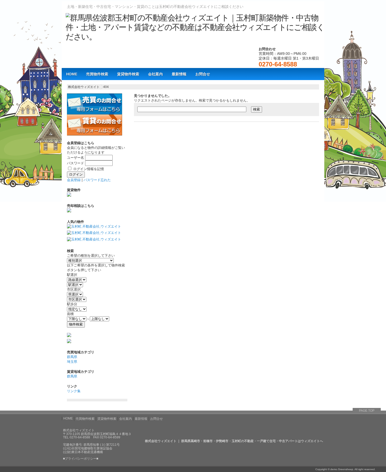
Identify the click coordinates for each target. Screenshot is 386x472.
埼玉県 (72, 362)
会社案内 (155, 74)
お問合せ (202, 74)
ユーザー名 (75, 158)
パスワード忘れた (97, 180)
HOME (71, 74)
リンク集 (74, 391)
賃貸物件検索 (128, 74)
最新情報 (179, 74)
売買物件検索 (97, 74)
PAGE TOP (366, 410)
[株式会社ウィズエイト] (195, 36)
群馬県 (72, 357)
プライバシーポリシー (80, 458)
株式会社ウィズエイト (84, 87)
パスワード (75, 163)
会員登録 (74, 180)
